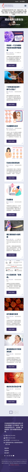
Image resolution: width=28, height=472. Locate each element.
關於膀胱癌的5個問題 (13, 236)
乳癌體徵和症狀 (12, 126)
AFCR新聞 (17, 52)
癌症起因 (16, 240)
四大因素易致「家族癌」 (14, 276)
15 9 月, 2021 (10, 165)
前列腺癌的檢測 (12, 314)
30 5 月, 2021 (10, 239)
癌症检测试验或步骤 (14, 387)
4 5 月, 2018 (10, 279)
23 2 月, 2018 (10, 316)
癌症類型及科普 (12, 129)
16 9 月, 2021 (10, 128)
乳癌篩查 (10, 200)
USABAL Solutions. (14, 465)
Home (9, 24)
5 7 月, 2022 (10, 91)
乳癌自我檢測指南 (13, 163)
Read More (11, 65)
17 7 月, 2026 (10, 52)
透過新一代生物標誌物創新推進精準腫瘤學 (14, 48)
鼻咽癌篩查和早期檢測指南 (14, 350)
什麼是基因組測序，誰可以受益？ (14, 88)
